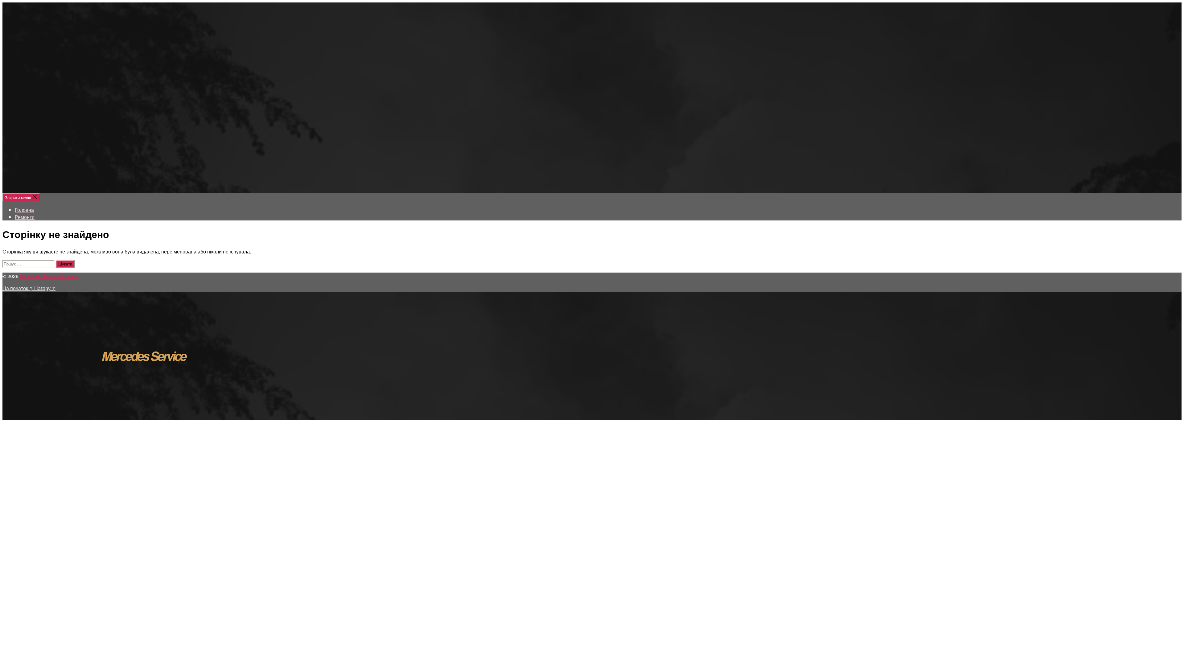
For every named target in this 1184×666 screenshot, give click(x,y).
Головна (24, 209)
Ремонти (25, 216)
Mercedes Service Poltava (48, 276)
